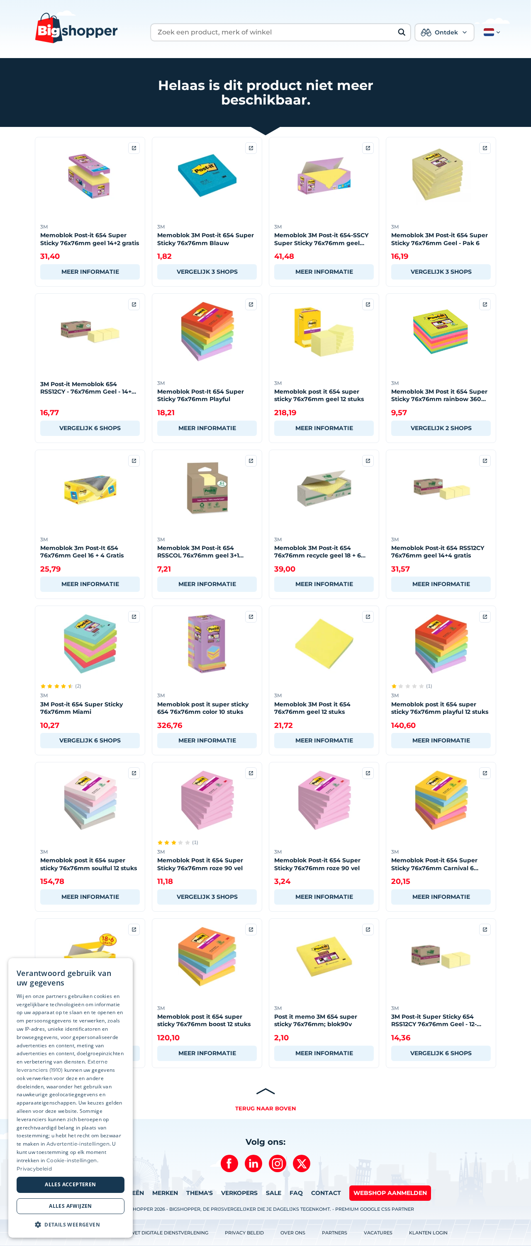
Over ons (292, 1233)
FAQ (296, 1193)
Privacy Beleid (244, 1233)
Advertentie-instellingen (78, 1144)
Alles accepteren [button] (70, 1184)
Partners (334, 1233)
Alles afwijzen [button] (70, 1205)
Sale (273, 1193)
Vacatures (378, 1233)
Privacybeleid (34, 1169)
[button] (490, 32)
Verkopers (239, 1193)
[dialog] (70, 1098)
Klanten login (428, 1233)
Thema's (199, 1193)
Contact (326, 1193)
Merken (165, 1193)
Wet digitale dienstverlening (169, 1233)
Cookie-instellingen (71, 1160)
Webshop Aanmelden (390, 1193)
